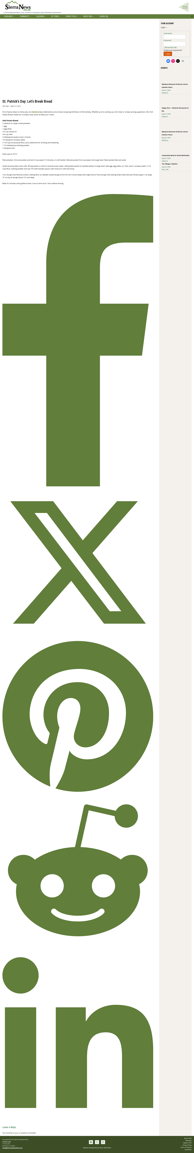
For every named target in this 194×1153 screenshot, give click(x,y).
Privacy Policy (187, 1145)
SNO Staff (5, 106)
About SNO (188, 1138)
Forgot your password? (173, 50)
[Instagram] (103, 1142)
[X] (97, 1142)
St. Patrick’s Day (36, 112)
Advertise (189, 1140)
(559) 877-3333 (6, 1141)
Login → (164, 27)
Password (167, 40)
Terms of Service (186, 1147)
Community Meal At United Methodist (175, 155)
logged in (16, 1133)
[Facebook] (91, 1142)
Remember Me (171, 47)
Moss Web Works (105, 1148)
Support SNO (187, 1143)
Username (168, 33)
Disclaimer (188, 1149)
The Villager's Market (170, 164)
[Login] (192, 16)
